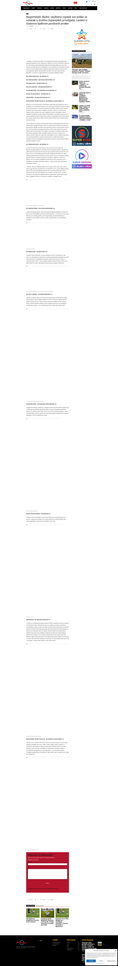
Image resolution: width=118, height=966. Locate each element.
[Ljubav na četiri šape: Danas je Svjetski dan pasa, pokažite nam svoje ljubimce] (75, 107)
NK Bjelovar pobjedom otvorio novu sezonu (32, 920)
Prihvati (91, 961)
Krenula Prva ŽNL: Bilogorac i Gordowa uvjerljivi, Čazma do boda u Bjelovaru (62, 922)
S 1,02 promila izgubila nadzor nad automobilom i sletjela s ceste (85, 118)
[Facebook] (92, 4)
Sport (32, 12)
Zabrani (101, 961)
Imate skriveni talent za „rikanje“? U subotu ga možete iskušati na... (84, 85)
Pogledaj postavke (111, 961)
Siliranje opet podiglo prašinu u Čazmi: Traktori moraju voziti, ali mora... (81, 71)
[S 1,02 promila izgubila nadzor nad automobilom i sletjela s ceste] (75, 117)
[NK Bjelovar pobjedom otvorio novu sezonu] (33, 913)
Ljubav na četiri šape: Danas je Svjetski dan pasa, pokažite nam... (84, 108)
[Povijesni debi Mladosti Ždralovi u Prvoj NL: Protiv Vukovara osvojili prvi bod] (47, 913)
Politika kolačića (100, 963)
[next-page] (29, 929)
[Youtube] (94, 4)
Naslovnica (28, 12)
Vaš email (30, 861)
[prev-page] (27, 929)
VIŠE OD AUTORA (40, 905)
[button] (115, 950)
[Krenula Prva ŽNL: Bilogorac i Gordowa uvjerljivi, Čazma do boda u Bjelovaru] (62, 913)
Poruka (29, 867)
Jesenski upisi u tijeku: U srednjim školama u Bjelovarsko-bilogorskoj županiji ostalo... (85, 97)
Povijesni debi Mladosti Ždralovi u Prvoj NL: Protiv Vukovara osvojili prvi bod (47, 922)
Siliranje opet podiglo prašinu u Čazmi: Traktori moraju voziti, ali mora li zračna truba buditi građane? (89, 946)
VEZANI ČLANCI (30, 905)
